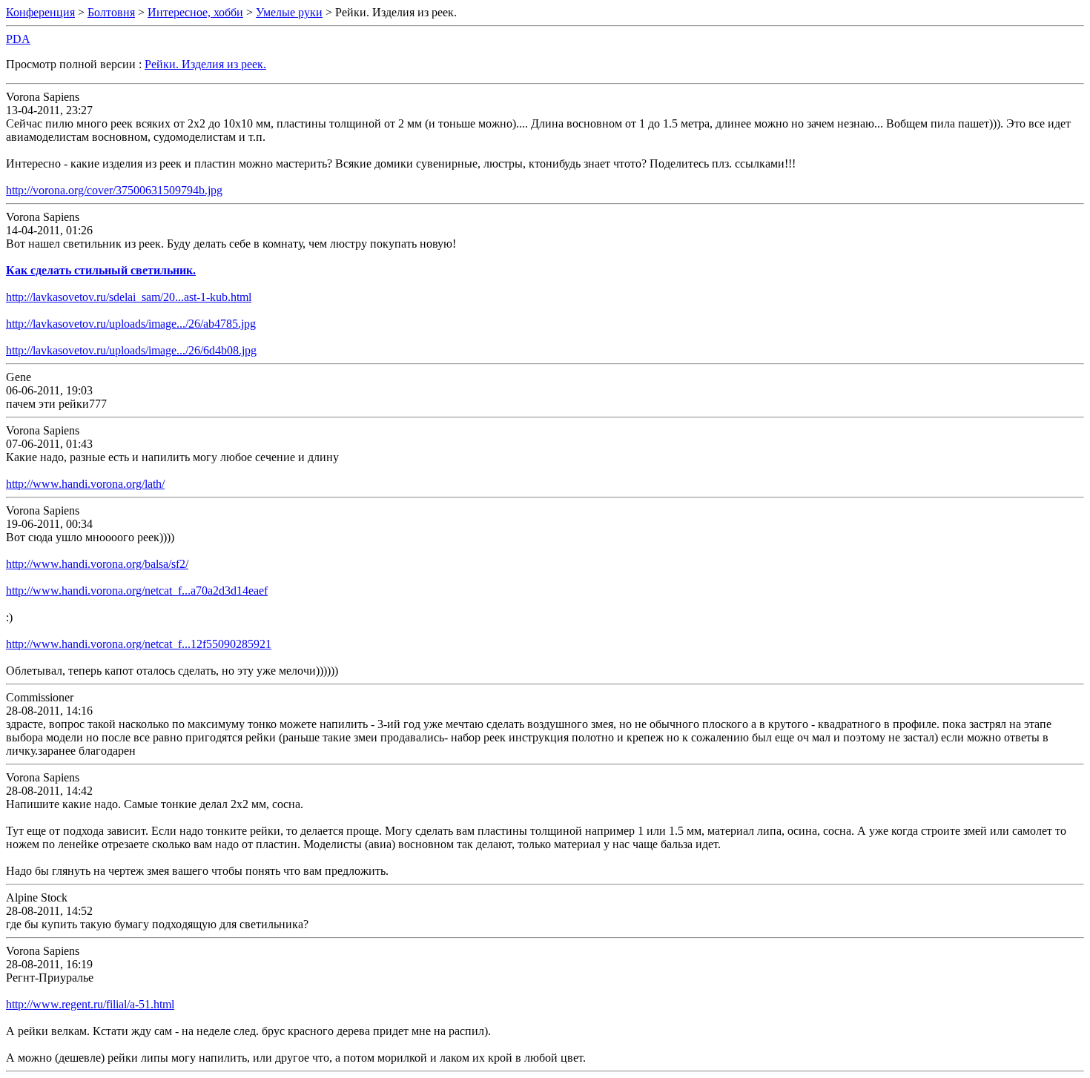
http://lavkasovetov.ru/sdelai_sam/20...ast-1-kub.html (128, 297)
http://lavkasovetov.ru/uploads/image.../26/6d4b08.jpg (131, 350)
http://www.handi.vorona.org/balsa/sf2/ (97, 564)
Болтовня (111, 12)
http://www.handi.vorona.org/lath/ (85, 483)
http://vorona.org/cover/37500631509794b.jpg (114, 190)
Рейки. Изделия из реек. (205, 64)
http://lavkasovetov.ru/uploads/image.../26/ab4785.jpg (131, 323)
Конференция (40, 12)
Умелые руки (289, 12)
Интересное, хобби (195, 12)
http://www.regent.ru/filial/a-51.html (90, 1004)
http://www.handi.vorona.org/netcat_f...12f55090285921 (138, 644)
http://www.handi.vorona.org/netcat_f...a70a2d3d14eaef (137, 590)
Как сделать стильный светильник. (101, 270)
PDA (18, 39)
